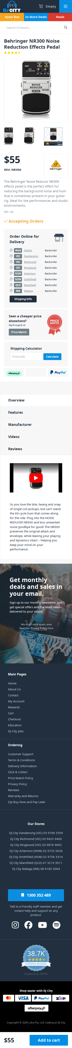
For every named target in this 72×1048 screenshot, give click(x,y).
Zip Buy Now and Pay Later (26, 802)
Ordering (15, 745)
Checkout (14, 719)
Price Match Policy (20, 778)
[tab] (36, 400)
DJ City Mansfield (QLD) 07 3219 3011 (36, 863)
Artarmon (30, 273)
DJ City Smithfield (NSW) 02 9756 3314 (36, 857)
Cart (11, 713)
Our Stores (36, 824)
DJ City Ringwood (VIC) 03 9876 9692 (36, 845)
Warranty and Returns (23, 796)
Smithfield (30, 279)
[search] (29, 27)
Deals (60, 17)
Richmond (30, 262)
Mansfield (30, 285)
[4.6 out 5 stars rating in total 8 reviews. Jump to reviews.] (36, 52)
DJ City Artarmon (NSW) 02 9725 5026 (36, 851)
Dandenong (31, 256)
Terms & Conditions (21, 760)
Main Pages (17, 674)
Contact (13, 695)
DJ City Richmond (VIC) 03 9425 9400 (36, 839)
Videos (13, 436)
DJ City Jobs (16, 731)
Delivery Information (22, 766)
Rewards (14, 707)
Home (12, 683)
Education (15, 725)
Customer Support (20, 754)
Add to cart (49, 1040)
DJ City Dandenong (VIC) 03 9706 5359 (36, 833)
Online (28, 250)
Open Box (12, 17)
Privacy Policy (39, 628)
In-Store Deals (36, 17)
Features (15, 412)
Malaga (28, 291)
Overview (16, 400)
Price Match (19, 332)
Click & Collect (17, 772)
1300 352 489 (38, 895)
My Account (16, 701)
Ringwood (30, 267)
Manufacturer (20, 424)
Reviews (15, 449)
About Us (14, 689)
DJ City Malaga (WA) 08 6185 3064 (36, 869)
